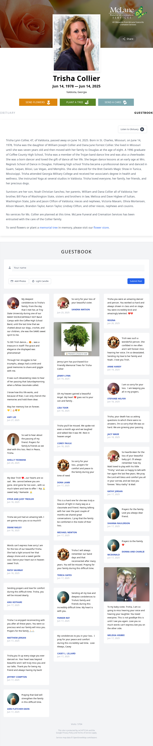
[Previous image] (107, 584)
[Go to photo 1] (125, 599)
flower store (101, 227)
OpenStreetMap (79, 737)
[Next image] (146, 584)
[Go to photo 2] (127, 599)
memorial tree (49, 227)
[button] (76, 339)
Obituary (7, 112)
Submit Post (136, 281)
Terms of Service (85, 733)
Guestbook (143, 112)
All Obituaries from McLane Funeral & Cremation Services (128, 23)
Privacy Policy (68, 733)
